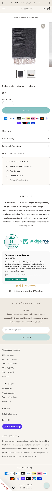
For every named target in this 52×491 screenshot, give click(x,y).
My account (6, 389)
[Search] (44, 9)
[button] (6, 484)
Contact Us (6, 401)
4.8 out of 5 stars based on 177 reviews (26, 291)
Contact (5, 376)
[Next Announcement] (49, 2)
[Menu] (3, 9)
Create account (8, 393)
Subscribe (26, 337)
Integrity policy (8, 368)
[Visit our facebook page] (3, 420)
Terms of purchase (9, 363)
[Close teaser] (13, 487)
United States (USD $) (24, 468)
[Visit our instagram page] (8, 420)
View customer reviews (16, 279)
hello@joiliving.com (9, 414)
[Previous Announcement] (2, 2)
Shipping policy (8, 355)
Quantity (6, 99)
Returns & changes (9, 359)
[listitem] (26, 3)
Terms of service (9, 372)
